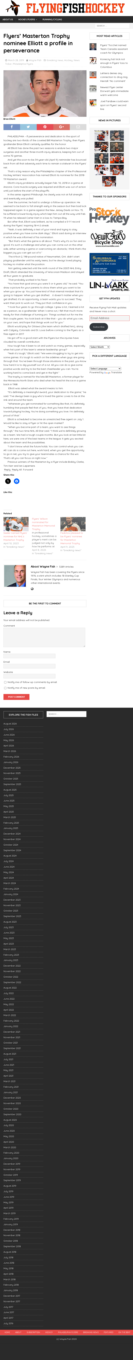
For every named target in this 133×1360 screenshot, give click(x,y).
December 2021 (11, 1031)
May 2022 (8, 1004)
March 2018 (9, 1279)
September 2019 (12, 1180)
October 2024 (10, 844)
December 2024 (12, 833)
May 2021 (8, 1070)
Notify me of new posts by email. (27, 687)
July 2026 (8, 729)
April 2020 (8, 1141)
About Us (8, 19)
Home (7, 1332)
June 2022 (9, 998)
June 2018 (8, 1262)
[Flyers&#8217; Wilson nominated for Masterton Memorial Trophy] (46, 536)
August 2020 (10, 1119)
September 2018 (12, 1246)
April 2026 (8, 745)
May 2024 (8, 872)
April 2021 (8, 1075)
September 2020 (12, 1114)
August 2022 (10, 987)
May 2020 (8, 1136)
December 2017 (11, 1295)
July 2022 (8, 993)
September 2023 (12, 916)
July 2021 (8, 1059)
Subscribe (98, 326)
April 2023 (8, 943)
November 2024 (12, 839)
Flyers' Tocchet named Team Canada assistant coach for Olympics (114, 49)
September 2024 (12, 850)
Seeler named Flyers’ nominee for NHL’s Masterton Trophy (15, 536)
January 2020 (10, 1158)
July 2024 (8, 861)
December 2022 (12, 965)
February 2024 (11, 888)
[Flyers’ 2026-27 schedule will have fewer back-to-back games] (117, 147)
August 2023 (10, 921)
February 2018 (11, 1284)
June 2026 (9, 734)
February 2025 (11, 822)
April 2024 (8, 877)
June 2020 (9, 1130)
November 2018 (11, 1235)
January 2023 (10, 960)
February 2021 (11, 1086)
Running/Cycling (52, 19)
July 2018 (8, 1257)
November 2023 (12, 905)
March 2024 (9, 883)
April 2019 (8, 1207)
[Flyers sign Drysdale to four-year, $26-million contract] (101, 147)
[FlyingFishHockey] (66, 14)
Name (6, 651)
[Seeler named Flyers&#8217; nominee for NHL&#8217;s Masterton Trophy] (16, 524)
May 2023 (8, 938)
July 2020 (8, 1125)
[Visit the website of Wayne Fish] (32, 589)
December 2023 (12, 899)
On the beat (124, 1332)
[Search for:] (112, 25)
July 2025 (8, 795)
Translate (116, 372)
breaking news (55, 60)
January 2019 (10, 1224)
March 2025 (9, 817)
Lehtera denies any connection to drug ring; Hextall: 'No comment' (114, 77)
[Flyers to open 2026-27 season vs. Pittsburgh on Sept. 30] (101, 170)
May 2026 (8, 740)
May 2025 (8, 806)
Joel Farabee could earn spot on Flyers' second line (114, 105)
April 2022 (8, 1009)
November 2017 (11, 1301)
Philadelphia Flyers (23, 63)
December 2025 (12, 767)
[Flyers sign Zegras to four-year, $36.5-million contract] (117, 158)
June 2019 (8, 1196)
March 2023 (9, 949)
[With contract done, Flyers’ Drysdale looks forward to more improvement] (117, 135)
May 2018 (8, 1268)
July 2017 (8, 1306)
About (18, 1332)
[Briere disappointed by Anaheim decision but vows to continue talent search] (117, 170)
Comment (9, 625)
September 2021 (12, 1048)
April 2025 (8, 811)
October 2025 (10, 778)
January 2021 (10, 1092)
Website (8, 672)
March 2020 (9, 1147)
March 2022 (9, 1015)
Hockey (68, 60)
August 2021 (9, 1053)
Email (6, 661)
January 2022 (10, 1026)
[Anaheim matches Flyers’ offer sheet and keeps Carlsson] (109, 181)
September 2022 (12, 982)
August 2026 (10, 723)
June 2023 (9, 932)
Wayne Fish (35, 60)
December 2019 (11, 1163)
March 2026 (9, 751)
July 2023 (8, 927)
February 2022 (11, 1020)
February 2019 (11, 1218)
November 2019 (11, 1169)
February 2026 (11, 756)
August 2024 (10, 855)
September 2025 (12, 784)
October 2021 (10, 1042)
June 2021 (8, 1064)
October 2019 (10, 1174)
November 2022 (12, 971)
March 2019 (9, 1213)
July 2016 (8, 1323)
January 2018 (10, 1290)
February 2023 (11, 954)
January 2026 (10, 762)
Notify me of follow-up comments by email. (32, 682)
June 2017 (8, 1312)
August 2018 (9, 1251)
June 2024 (9, 866)
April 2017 (8, 1317)
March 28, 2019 (16, 60)
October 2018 (10, 1240)
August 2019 (9, 1185)
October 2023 (10, 910)
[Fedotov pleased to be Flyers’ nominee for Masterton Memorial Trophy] (73, 524)
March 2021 (9, 1081)
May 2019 (8, 1202)
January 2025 (10, 828)
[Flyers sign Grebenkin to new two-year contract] (101, 135)
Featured (108, 1332)
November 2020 (12, 1103)
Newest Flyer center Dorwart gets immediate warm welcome (114, 91)
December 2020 (12, 1097)
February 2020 (11, 1152)
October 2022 (10, 976)
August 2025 (10, 789)
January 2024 (10, 894)
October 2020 (10, 1108)
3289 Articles (66, 566)
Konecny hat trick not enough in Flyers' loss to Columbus (114, 63)
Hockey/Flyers (26, 19)
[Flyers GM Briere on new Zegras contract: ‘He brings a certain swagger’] (101, 158)
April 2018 (8, 1273)
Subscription (33, 1332)
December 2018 (11, 1229)
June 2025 (9, 800)
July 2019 (8, 1191)
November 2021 (11, 1037)
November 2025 (12, 773)
